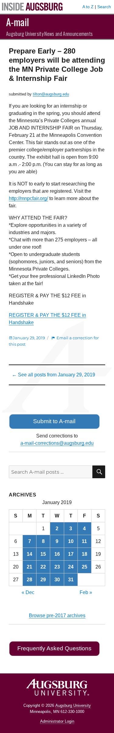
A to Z (88, 6)
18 (84, 554)
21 (29, 566)
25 (84, 566)
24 (71, 566)
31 (71, 579)
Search (104, 6)
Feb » (86, 592)
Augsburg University (73, 705)
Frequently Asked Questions (54, 648)
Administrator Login (57, 721)
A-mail (17, 22)
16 (57, 554)
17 (71, 554)
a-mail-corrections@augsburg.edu (57, 443)
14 (29, 554)
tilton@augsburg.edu (51, 94)
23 (57, 566)
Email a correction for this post (54, 341)
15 (43, 554)
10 (71, 541)
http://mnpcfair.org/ (28, 198)
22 (43, 566)
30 (57, 579)
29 (43, 579)
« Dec (28, 592)
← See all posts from (53, 374)
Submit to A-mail (54, 421)
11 (84, 541)
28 (29, 579)
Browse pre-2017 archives (57, 615)
